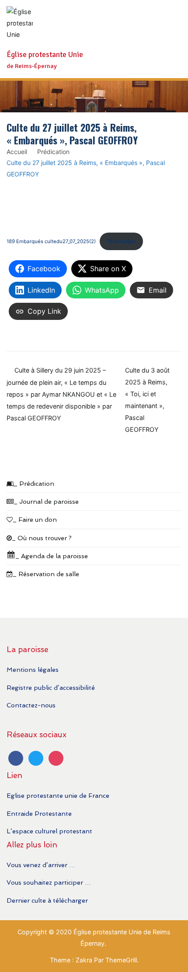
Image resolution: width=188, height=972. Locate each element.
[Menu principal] (172, 39)
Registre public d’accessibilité (51, 687)
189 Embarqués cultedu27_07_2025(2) (51, 241)
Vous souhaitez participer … (49, 882)
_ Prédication (34, 483)
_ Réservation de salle (46, 573)
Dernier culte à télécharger (47, 900)
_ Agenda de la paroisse (51, 556)
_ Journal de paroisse (46, 501)
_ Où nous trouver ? (42, 538)
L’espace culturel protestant (49, 831)
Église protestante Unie (45, 54)
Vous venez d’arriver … (41, 864)
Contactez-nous (31, 705)
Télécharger (121, 241)
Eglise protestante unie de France (58, 795)
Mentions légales (33, 669)
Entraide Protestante (39, 813)
